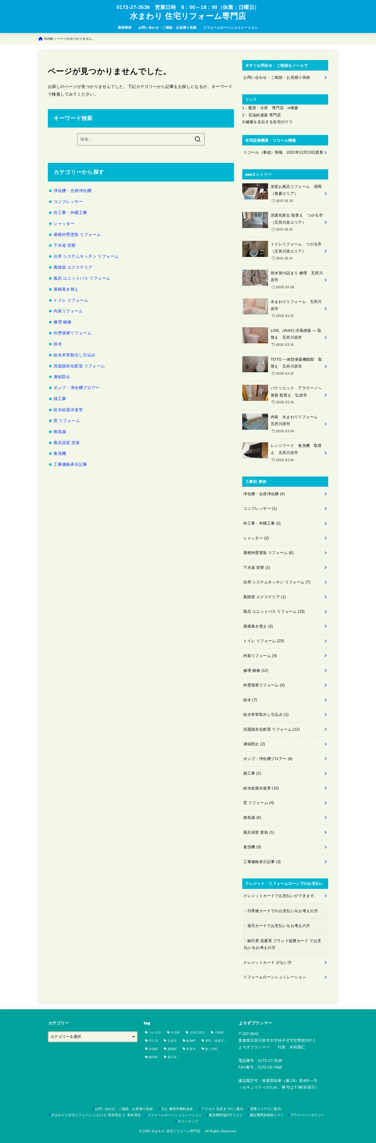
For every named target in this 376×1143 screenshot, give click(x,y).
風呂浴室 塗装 (66, 442)
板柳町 (191, 1041)
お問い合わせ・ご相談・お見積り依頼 (167, 27)
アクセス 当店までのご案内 (222, 1109)
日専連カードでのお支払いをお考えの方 (282, 911)
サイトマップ (188, 1121)
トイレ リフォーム (70, 300)
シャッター (63, 223)
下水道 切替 (64, 245)
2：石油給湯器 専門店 (261, 115)
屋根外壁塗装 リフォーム (77, 234)
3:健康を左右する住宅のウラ (267, 122)
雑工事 (59, 398)
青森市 (191, 1049)
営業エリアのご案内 (265, 1109)
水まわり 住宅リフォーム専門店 (190, 16)
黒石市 (172, 1057)
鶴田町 (153, 1057)
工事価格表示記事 (70, 464)
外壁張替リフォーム (72, 333)
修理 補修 (62, 322)
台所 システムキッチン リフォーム (86, 256)
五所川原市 (197, 1032)
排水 (57, 344)
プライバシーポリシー (308, 1115)
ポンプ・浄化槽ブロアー (76, 387)
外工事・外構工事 (70, 212)
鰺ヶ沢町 (211, 1049)
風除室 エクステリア (72, 267)
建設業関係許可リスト (226, 1115)
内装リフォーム (68, 311)
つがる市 (155, 1032)
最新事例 (125, 27)
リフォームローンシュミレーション (230, 27)
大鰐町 (219, 1032)
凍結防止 (61, 376)
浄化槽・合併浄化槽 (72, 190)
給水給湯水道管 (68, 409)
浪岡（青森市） (216, 1041)
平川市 (153, 1041)
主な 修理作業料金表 (178, 1109)
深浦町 (153, 1049)
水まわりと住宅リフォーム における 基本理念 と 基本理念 (96, 1115)
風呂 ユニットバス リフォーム (81, 278)
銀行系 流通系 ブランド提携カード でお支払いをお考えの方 (282, 944)
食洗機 (59, 453)
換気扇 (59, 431)
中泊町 (175, 1032)
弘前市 (172, 1041)
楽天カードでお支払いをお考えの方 (278, 926)
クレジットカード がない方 (267, 962)
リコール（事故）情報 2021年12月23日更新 (283, 152)
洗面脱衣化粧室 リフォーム (79, 366)
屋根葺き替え (66, 289)
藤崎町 (172, 1049)
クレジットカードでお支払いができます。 (280, 896)
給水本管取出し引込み (74, 355)
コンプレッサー (68, 201)
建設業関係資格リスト (267, 1115)
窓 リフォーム (66, 420)
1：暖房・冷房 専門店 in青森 (270, 108)
